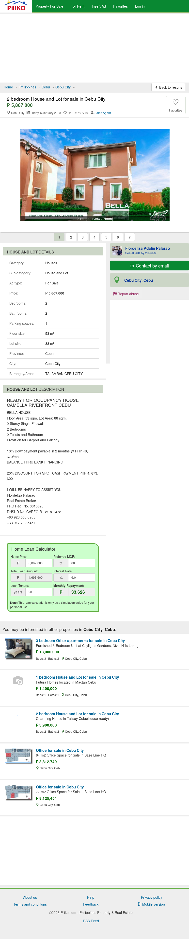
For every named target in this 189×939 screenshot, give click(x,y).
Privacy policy (151, 897)
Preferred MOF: (64, 556)
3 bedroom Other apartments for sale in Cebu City (80, 640)
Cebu (46, 86)
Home (8, 86)
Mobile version (152, 904)
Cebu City (63, 86)
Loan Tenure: (20, 585)
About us (30, 897)
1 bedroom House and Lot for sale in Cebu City (77, 677)
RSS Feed (91, 920)
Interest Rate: (63, 571)
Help (90, 897)
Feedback (90, 904)
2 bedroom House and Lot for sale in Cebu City (77, 713)
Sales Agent (102, 113)
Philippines (27, 86)
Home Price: (19, 556)
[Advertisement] (94, 48)
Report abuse (128, 293)
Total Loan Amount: (24, 571)
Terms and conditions (30, 904)
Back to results (170, 87)
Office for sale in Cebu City (60, 750)
